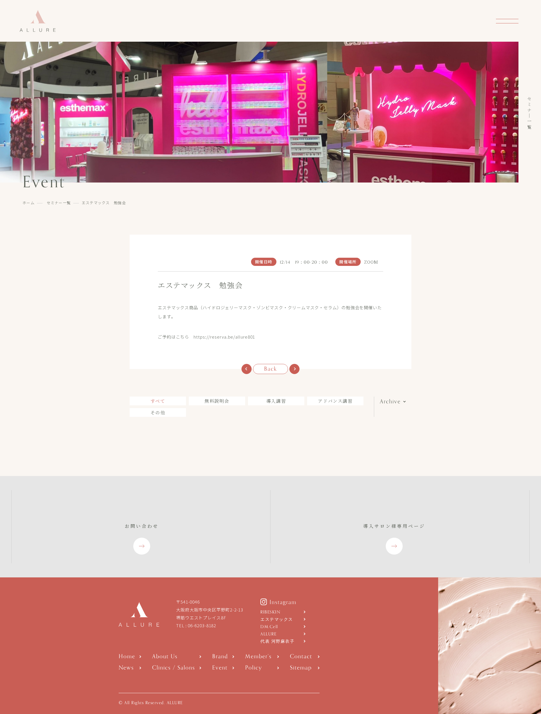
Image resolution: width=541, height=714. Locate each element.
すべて (157, 401)
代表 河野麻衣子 (277, 641)
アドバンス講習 (335, 401)
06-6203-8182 (202, 625)
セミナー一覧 (59, 202)
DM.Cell (269, 627)
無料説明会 (217, 401)
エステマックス (276, 619)
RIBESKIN (270, 612)
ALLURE (268, 634)
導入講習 (276, 401)
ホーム (29, 202)
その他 (157, 412)
